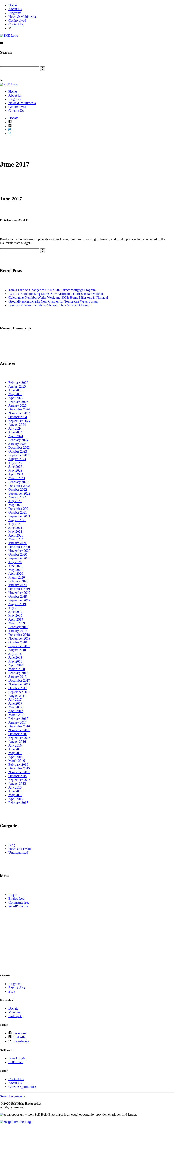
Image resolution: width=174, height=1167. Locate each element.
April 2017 (15, 711)
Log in (12, 895)
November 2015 (19, 772)
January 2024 (17, 444)
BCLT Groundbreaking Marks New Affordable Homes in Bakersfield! (55, 294)
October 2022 (17, 489)
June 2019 (15, 612)
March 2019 (16, 623)
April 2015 (15, 799)
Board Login (17, 1058)
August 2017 (17, 696)
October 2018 (17, 642)
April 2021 (15, 535)
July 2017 (15, 699)
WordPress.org (18, 906)
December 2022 (19, 486)
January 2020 (17, 585)
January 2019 (17, 631)
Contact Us (16, 24)
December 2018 (19, 634)
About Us (15, 9)
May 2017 (15, 707)
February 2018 (18, 673)
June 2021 (15, 528)
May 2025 (15, 394)
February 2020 (18, 581)
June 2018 (15, 657)
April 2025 (15, 398)
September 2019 (19, 600)
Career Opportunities (22, 1087)
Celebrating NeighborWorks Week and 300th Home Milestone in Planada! (58, 297)
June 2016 (15, 749)
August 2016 (17, 741)
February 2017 (18, 718)
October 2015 (17, 776)
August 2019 (17, 604)
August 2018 (17, 650)
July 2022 (15, 501)
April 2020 (15, 573)
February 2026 (18, 382)
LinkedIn (19, 1037)
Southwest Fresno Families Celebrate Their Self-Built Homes (49, 305)
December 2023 (19, 447)
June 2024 (15, 432)
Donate (13, 118)
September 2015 (19, 780)
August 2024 (17, 424)
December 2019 (19, 589)
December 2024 (19, 409)
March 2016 (16, 760)
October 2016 (17, 734)
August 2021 (17, 520)
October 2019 (17, 596)
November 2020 (19, 550)
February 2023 (18, 482)
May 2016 (15, 753)
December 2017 (19, 680)
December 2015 (19, 768)
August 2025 (17, 386)
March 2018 (16, 669)
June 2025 (15, 390)
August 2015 (17, 783)
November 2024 (19, 413)
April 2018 (15, 665)
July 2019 (15, 608)
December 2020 (19, 547)
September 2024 (19, 421)
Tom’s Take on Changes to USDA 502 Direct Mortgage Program (52, 290)
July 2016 (15, 745)
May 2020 (15, 570)
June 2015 (15, 791)
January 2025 (17, 405)
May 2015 (15, 795)
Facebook (19, 1033)
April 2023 (15, 474)
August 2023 (17, 459)
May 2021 (15, 531)
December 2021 (19, 508)
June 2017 (15, 703)
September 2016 (19, 738)
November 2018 (19, 638)
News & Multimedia (22, 16)
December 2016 (19, 726)
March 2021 (16, 539)
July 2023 (15, 463)
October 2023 (17, 451)
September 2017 (19, 692)
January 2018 (17, 676)
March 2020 (16, 577)
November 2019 (19, 592)
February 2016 (18, 764)
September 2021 (19, 516)
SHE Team (15, 1062)
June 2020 (15, 566)
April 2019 (15, 619)
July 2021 (15, 524)
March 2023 (16, 478)
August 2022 (17, 497)
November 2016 (19, 730)
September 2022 (19, 493)
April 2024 (15, 436)
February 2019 (18, 627)
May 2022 (15, 505)
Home (12, 5)
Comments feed (18, 902)
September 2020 (19, 558)
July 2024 (15, 428)
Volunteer (14, 1012)
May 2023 (15, 470)
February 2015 (18, 802)
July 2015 (15, 787)
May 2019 (15, 615)
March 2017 (16, 715)
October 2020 (17, 554)
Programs (14, 13)
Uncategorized (18, 852)
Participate (15, 1016)
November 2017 (19, 684)
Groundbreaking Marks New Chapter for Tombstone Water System (53, 301)
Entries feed (16, 898)
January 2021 (17, 543)
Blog (11, 845)
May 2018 (15, 661)
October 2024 (17, 417)
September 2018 (19, 646)
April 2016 (15, 757)
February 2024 (18, 440)
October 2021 (17, 512)
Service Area (17, 987)
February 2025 (18, 401)
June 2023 (15, 466)
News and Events (20, 848)
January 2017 (17, 722)
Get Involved (17, 20)
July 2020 (15, 562)
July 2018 (15, 654)
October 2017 (17, 688)
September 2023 (19, 455)
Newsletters (20, 1041)
